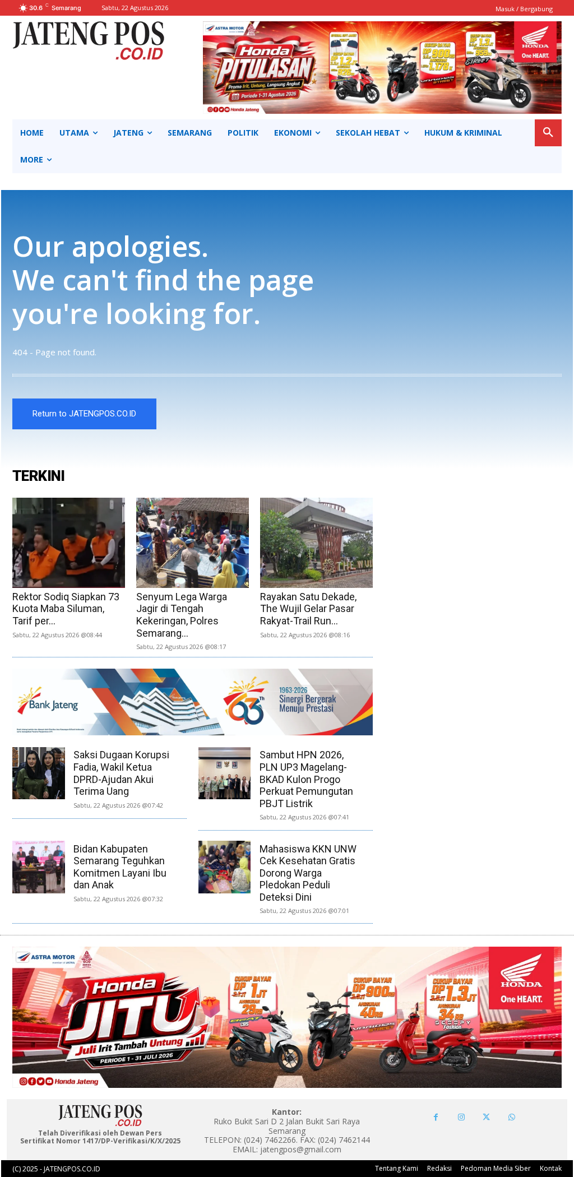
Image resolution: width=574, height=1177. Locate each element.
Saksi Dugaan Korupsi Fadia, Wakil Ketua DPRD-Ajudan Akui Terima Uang (121, 773)
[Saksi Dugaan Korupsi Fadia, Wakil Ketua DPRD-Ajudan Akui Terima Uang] (38, 773)
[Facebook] (436, 1117)
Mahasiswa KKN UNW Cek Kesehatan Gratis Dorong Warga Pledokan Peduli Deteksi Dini (308, 873)
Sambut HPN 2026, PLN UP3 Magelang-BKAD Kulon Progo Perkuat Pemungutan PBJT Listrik (306, 779)
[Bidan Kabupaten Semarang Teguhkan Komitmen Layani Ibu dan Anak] (38, 867)
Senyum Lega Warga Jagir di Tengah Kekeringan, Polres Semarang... (181, 615)
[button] (548, 132)
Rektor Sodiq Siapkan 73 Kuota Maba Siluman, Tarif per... (65, 609)
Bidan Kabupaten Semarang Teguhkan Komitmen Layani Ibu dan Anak (119, 867)
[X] (486, 1117)
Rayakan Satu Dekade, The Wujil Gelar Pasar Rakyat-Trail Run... (308, 609)
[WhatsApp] (511, 1117)
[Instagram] (461, 1117)
